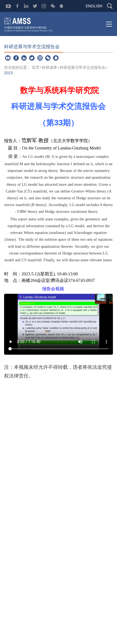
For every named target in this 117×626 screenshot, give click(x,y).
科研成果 (49, 67)
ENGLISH (94, 6)
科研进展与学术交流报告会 (82, 67)
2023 (8, 73)
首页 (35, 67)
